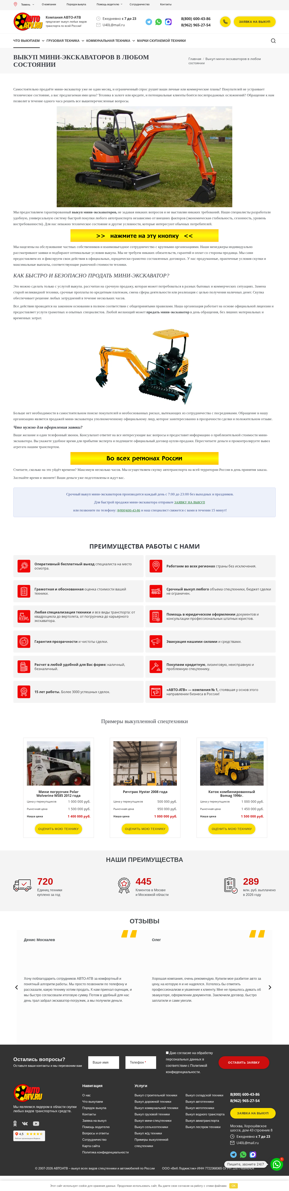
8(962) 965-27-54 (196, 24)
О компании (49, 4)
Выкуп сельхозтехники (151, 1127)
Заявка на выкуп (255, 21)
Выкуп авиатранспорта (202, 1120)
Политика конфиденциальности (105, 1152)
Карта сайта (91, 1146)
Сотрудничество (140, 4)
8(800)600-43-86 (128, 510)
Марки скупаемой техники (161, 40)
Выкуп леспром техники (203, 1127)
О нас (86, 1095)
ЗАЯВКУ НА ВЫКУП (189, 502)
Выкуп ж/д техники (148, 1133)
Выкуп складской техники (204, 1095)
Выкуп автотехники (200, 1101)
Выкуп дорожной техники (153, 1101)
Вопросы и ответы (95, 1133)
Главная (195, 59)
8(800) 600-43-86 (196, 18)
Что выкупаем (26, 40)
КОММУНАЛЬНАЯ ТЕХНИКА (108, 40)
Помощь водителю (108, 4)
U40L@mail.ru (114, 25)
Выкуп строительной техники (156, 1095)
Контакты (166, 4)
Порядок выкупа (76, 4)
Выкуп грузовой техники (152, 1114)
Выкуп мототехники (200, 1108)
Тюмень (26, 4)
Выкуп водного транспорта (205, 1114)
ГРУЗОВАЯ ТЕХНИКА (63, 40)
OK (234, 1185)
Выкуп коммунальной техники (156, 1108)
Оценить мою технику (58, 829)
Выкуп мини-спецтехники (153, 1120)
